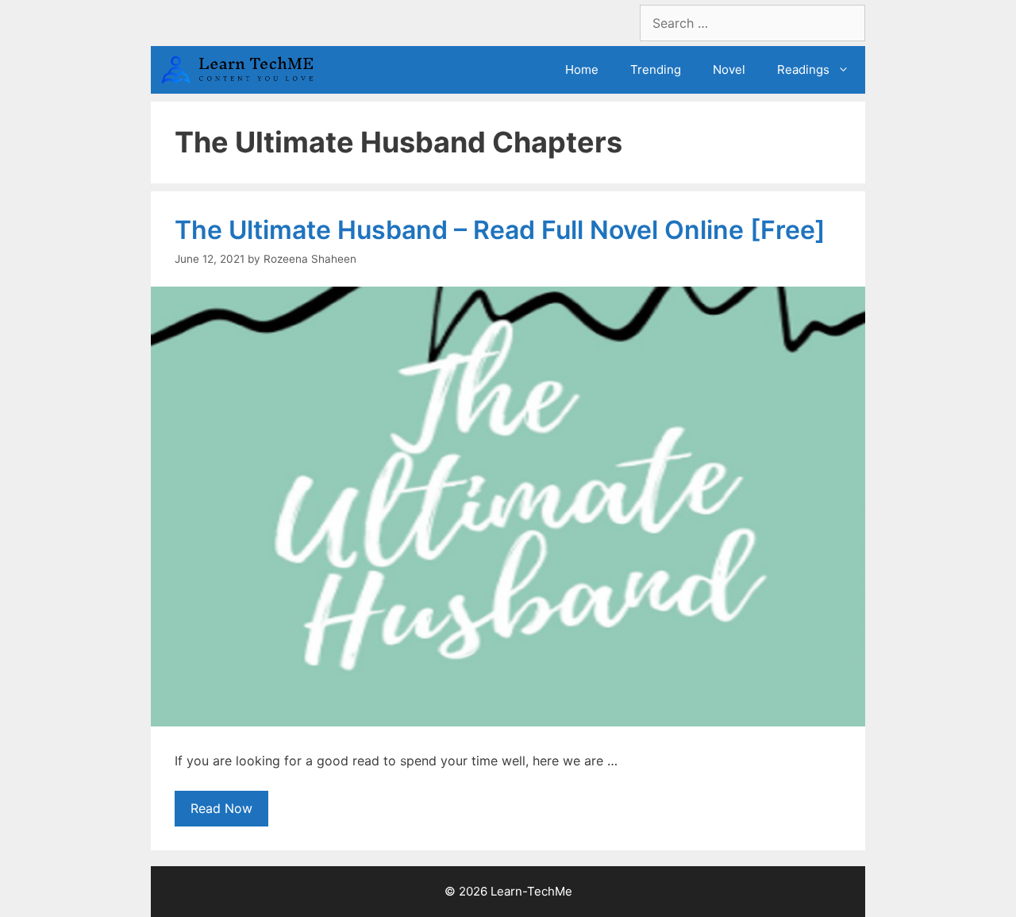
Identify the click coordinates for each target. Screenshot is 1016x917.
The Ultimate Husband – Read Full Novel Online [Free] (500, 229)
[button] (847, 70)
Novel (729, 69)
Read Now (221, 808)
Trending (655, 69)
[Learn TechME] (242, 70)
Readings (803, 69)
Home (581, 69)
